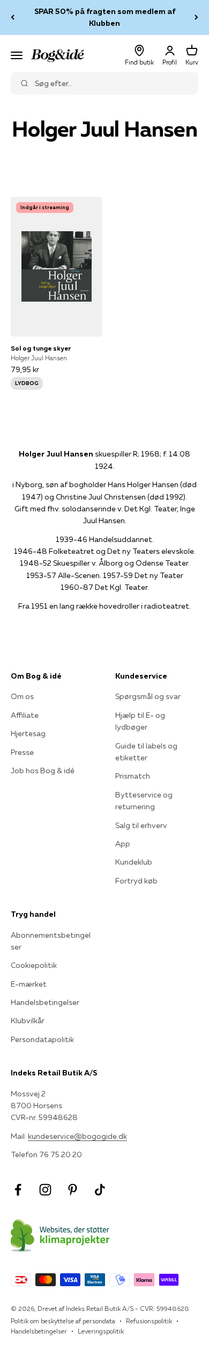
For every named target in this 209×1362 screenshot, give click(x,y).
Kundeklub (133, 862)
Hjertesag (28, 733)
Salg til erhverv (141, 825)
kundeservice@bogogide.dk (77, 1136)
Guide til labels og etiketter (146, 751)
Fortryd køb (136, 881)
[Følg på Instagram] (45, 1189)
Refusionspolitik (149, 1321)
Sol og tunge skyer (41, 348)
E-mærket (29, 984)
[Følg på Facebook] (18, 1189)
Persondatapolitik (42, 1039)
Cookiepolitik (34, 965)
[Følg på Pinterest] (72, 1189)
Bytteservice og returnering (144, 800)
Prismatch (132, 776)
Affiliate (25, 715)
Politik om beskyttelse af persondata (63, 1321)
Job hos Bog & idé (42, 770)
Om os (22, 696)
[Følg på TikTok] (100, 1189)
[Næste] (196, 17)
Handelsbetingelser (45, 1002)
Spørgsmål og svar (148, 696)
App (122, 843)
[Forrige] (12, 17)
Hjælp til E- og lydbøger (140, 721)
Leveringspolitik (101, 1331)
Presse (22, 752)
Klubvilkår (27, 1020)
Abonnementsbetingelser (51, 941)
